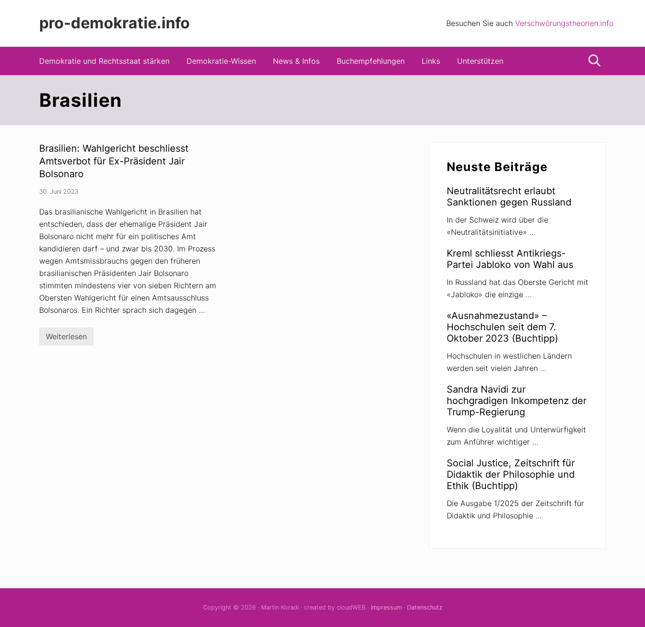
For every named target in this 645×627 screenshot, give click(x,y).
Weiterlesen (66, 338)
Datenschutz (424, 607)
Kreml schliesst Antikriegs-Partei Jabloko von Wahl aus (510, 259)
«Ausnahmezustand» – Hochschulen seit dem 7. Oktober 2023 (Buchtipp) (502, 327)
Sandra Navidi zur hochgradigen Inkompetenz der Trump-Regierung (516, 401)
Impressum (386, 607)
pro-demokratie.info (114, 23)
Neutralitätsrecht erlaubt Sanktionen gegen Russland (509, 196)
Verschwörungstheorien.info (564, 23)
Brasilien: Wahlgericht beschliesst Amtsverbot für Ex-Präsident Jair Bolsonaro (113, 161)
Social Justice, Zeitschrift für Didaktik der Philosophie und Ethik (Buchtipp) (511, 474)
